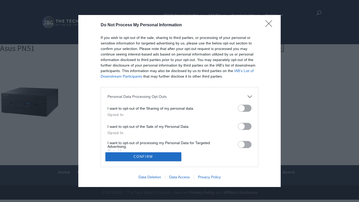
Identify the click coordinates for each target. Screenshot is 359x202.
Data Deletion (150, 177)
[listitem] (179, 96)
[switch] (245, 108)
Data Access (179, 177)
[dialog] (179, 101)
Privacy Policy (209, 177)
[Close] (270, 25)
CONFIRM (143, 157)
